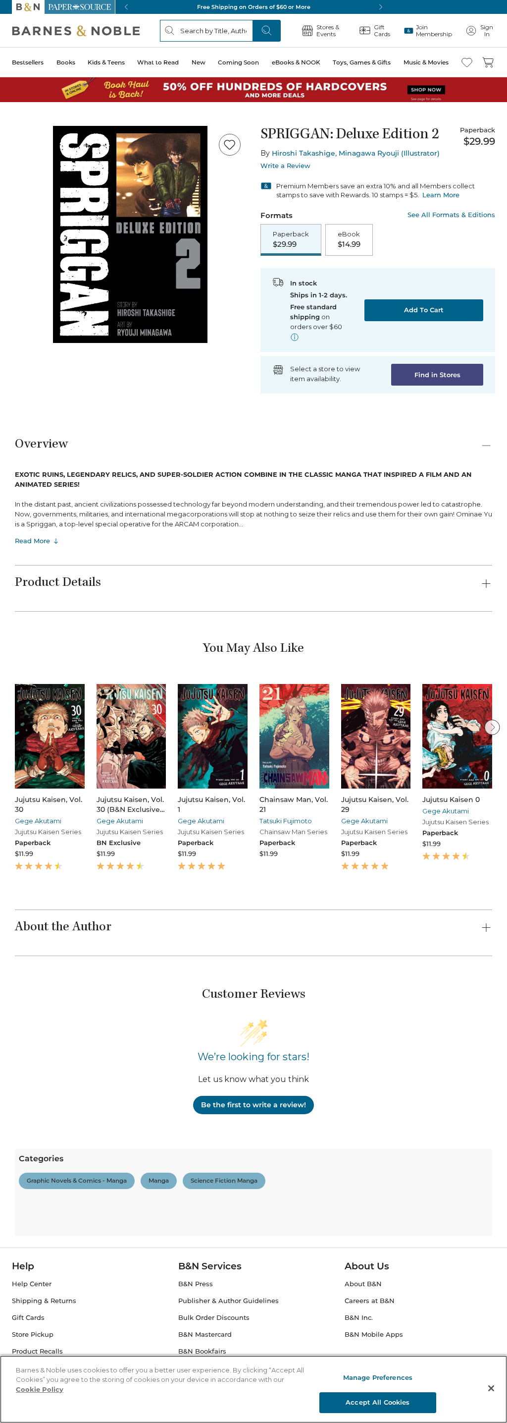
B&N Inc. (359, 1317)
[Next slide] (492, 727)
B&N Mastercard (205, 1334)
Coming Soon (238, 62)
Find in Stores (437, 375)
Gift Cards (28, 1317)
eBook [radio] (349, 239)
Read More (32, 541)
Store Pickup (32, 1334)
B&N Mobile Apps (374, 1334)
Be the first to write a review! (253, 1104)
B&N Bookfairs (202, 1351)
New (198, 62)
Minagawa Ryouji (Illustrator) (389, 153)
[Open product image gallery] (130, 234)
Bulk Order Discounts (214, 1317)
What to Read (158, 62)
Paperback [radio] (291, 239)
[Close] (491, 1388)
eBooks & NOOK (296, 62)
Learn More (440, 195)
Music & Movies (426, 62)
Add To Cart (424, 310)
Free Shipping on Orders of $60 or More (253, 6)
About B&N (363, 1284)
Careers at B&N (370, 1301)
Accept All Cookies (377, 1402)
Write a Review (285, 166)
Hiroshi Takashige (303, 153)
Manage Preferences (377, 1377)
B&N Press (195, 1284)
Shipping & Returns (44, 1301)
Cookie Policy (39, 1389)
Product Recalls (37, 1351)
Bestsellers (28, 62)
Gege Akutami (38, 821)
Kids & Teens (106, 62)
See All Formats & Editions (451, 215)
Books (65, 62)
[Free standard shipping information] (295, 337)
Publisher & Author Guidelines (228, 1301)
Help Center (31, 1284)
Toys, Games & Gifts (362, 62)
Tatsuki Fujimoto (285, 821)
